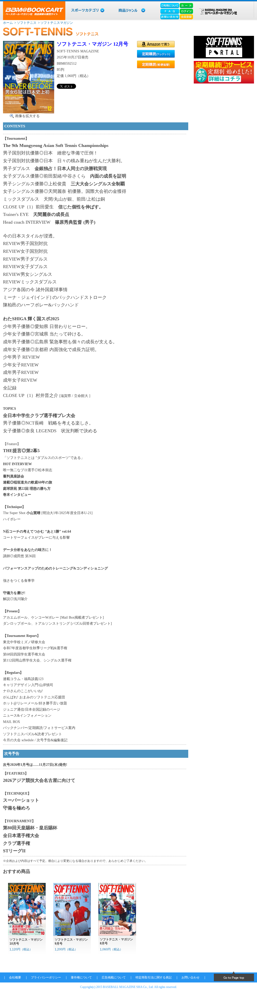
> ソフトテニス (25, 23)
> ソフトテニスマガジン (55, 23)
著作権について (81, 977)
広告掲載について (114, 977)
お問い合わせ (190, 977)
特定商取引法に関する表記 (154, 977)
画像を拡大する (27, 116)
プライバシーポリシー (46, 977)
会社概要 (15, 977)
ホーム (8, 23)
